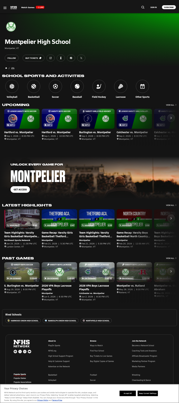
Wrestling (136, 375)
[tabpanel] (106, 380)
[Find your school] (142, 7)
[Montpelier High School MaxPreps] (61, 58)
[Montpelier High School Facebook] (71, 58)
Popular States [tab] (20, 378)
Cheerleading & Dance (141, 380)
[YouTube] (29, 351)
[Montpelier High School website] (51, 58)
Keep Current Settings (147, 393)
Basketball (52, 375)
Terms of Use (57, 400)
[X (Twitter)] (20, 351)
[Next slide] (171, 118)
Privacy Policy (42, 400)
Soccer (93, 380)
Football (93, 375)
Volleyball (52, 380)
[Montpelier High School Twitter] (81, 58)
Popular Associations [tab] (22, 382)
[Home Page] (6, 68)
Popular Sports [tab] (20, 374)
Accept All (128, 393)
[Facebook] (15, 351)
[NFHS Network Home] (13, 7)
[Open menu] (5, 8)
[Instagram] (24, 351)
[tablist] (27, 378)
